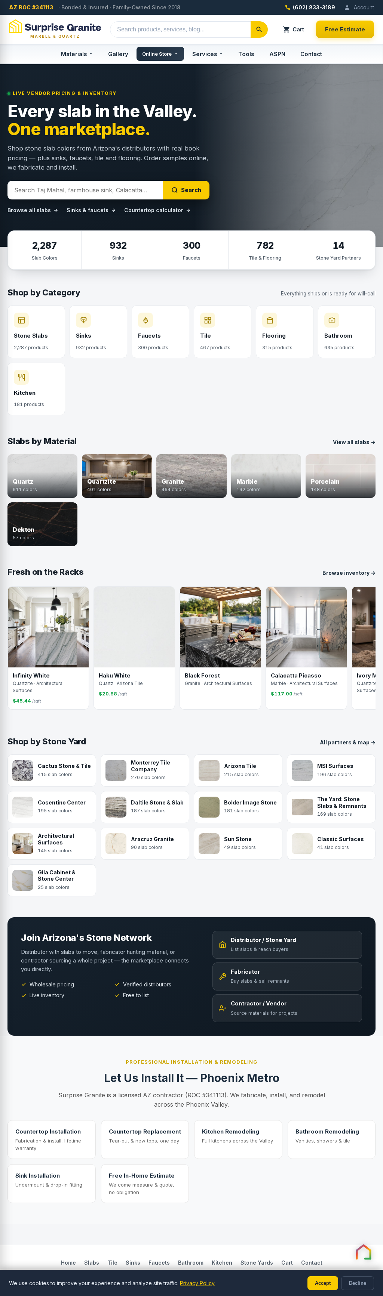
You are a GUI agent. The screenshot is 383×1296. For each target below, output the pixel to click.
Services (204, 54)
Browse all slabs (29, 210)
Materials (74, 54)
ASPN (277, 54)
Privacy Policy (197, 1283)
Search (191, 189)
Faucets (159, 1262)
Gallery (118, 54)
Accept (323, 1283)
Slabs (91, 1262)
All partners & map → (348, 742)
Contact (311, 54)
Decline (357, 1283)
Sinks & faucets (87, 210)
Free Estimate (345, 29)
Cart (298, 29)
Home (68, 1262)
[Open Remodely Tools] (363, 1251)
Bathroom (190, 1262)
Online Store (157, 54)
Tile (112, 1262)
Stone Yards (256, 1262)
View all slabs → (354, 442)
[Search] (259, 29)
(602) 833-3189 (314, 7)
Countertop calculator (153, 210)
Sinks (133, 1262)
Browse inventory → (349, 573)
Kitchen (222, 1262)
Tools (246, 54)
